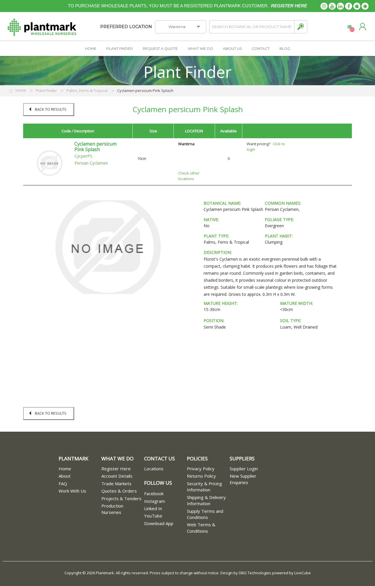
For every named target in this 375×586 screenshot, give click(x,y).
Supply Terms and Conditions (205, 514)
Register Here (116, 468)
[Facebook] (348, 6)
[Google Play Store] (365, 6)
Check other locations (189, 175)
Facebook (153, 493)
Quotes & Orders (119, 491)
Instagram (154, 501)
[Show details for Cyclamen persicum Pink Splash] (49, 162)
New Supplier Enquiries (243, 479)
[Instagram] (324, 6)
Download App (158, 523)
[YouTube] (332, 6)
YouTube (153, 516)
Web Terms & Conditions (201, 528)
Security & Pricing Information (204, 487)
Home (65, 468)
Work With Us (72, 491)
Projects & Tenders (121, 498)
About (65, 476)
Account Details (116, 476)
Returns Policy (201, 476)
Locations (153, 468)
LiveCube (302, 572)
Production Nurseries (112, 509)
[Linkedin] (340, 6)
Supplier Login (244, 468)
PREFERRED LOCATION (126, 26)
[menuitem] (80, 468)
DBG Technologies (255, 572)
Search (300, 26)
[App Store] (356, 6)
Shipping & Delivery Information (206, 500)
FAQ (63, 483)
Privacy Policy (200, 468)
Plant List (349, 26)
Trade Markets (116, 483)
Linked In (153, 508)
